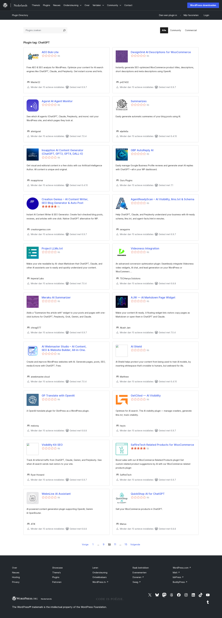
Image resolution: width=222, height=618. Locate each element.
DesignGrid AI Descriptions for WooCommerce (161, 52)
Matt (176, 572)
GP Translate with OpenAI (58, 395)
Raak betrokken (141, 567)
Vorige (85, 544)
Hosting (16, 577)
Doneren (138, 577)
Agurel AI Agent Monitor (57, 101)
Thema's (56, 572)
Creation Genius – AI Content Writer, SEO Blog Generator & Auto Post (65, 201)
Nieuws (15, 572)
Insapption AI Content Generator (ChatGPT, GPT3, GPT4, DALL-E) (62, 152)
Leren (95, 567)
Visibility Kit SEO (52, 444)
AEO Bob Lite (50, 52)
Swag (137, 582)
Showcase (57, 567)
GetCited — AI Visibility (146, 395)
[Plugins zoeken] (64, 30)
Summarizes (139, 101)
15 (126, 544)
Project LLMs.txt (52, 248)
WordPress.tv (100, 582)
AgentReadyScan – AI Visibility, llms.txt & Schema (162, 199)
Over (14, 567)
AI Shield (136, 346)
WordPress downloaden (203, 5)
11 (115, 544)
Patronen (56, 582)
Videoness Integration (145, 248)
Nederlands (46, 599)
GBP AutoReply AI (142, 150)
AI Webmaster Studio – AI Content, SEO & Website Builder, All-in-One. (64, 348)
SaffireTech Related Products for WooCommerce (162, 444)
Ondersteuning (99, 572)
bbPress (178, 577)
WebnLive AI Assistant (56, 493)
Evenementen (139, 572)
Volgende (135, 544)
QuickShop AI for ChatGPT (148, 493)
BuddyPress (180, 582)
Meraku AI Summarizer (56, 297)
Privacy (15, 582)
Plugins (55, 577)
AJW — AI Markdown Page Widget (153, 297)
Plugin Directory (20, 15)
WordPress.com (182, 567)
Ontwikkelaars (99, 577)
